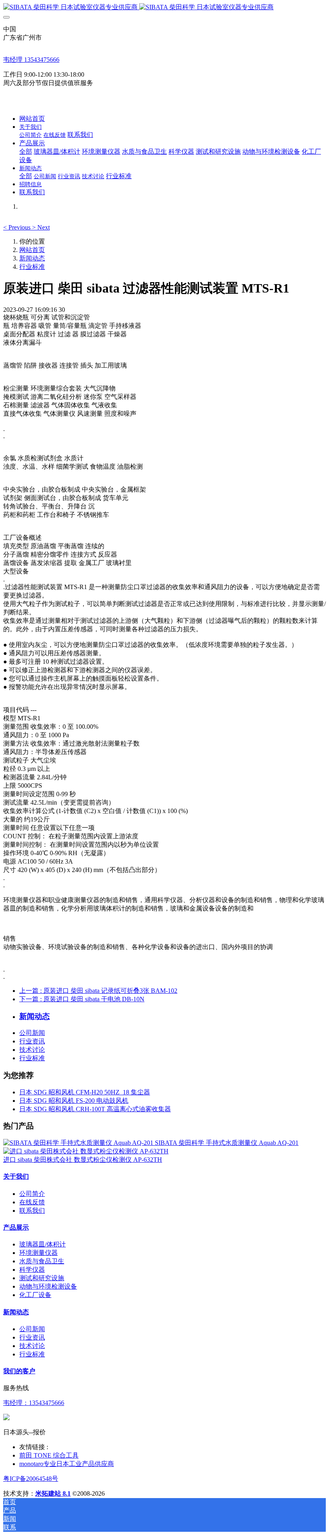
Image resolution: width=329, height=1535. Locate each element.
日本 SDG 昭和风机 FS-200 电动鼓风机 (73, 1100)
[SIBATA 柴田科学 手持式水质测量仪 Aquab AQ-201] (79, 1142)
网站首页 (32, 118)
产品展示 (16, 1227)
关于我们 (16, 1176)
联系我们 (32, 1210)
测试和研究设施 (41, 1278)
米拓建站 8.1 (53, 1493)
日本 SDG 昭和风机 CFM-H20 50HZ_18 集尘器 (84, 1092)
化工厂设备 (35, 1294)
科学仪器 (32, 1269)
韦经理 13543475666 (31, 59)
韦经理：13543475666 (33, 1402)
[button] (17, 227)
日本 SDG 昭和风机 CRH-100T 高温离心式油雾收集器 (95, 1109)
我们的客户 (19, 1371)
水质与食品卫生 (41, 1261)
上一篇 (98, 990)
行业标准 (32, 266)
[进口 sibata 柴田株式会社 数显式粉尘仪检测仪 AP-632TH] (86, 1151)
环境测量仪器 (38, 1252)
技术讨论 (32, 1049)
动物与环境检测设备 (48, 1286)
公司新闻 (32, 1032)
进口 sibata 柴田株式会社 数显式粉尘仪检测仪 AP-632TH (82, 1159)
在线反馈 (32, 1202)
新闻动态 (32, 258)
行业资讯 (32, 1041)
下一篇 (81, 999)
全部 (25, 151)
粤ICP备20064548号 (30, 1478)
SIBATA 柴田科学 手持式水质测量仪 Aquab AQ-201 (227, 1142)
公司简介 (32, 1193)
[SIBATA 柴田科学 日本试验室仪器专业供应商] (164, 7)
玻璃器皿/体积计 (42, 1244)
